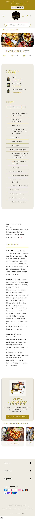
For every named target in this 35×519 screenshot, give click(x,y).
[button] (3, 15)
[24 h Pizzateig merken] (4, 429)
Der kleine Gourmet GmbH (19, 505)
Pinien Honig (16, 83)
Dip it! (14, 77)
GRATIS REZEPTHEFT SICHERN (17, 416)
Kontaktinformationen (16, 513)
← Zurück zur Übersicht (9, 30)
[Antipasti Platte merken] (4, 35)
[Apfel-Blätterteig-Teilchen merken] (28, 429)
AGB (23, 513)
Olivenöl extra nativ (19, 89)
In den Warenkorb (17, 79)
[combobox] (17, 25)
